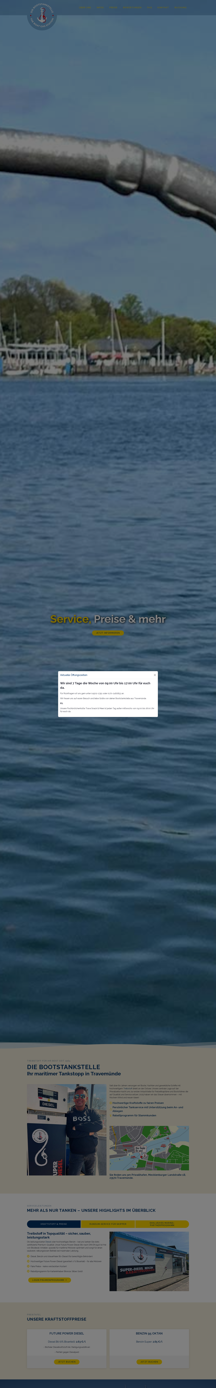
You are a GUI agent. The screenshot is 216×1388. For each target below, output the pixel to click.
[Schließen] (155, 675)
